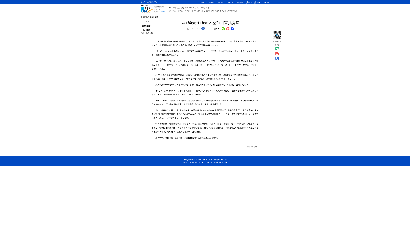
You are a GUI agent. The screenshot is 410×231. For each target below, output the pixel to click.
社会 (178, 8)
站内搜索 (266, 2)
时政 (174, 8)
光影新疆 (200, 11)
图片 (186, 8)
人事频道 (207, 11)
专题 (207, 8)
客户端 (250, 2)
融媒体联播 (215, 11)
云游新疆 (180, 11)
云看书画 (193, 11)
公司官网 (157, 9)
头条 (170, 8)
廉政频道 (223, 11)
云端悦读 (187, 11)
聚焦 (182, 8)
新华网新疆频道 (147, 17)
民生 (190, 8)
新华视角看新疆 (232, 11)
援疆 (174, 11)
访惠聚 (203, 8)
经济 (198, 8)
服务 (170, 11)
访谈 (194, 8)
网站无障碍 (240, 2)
